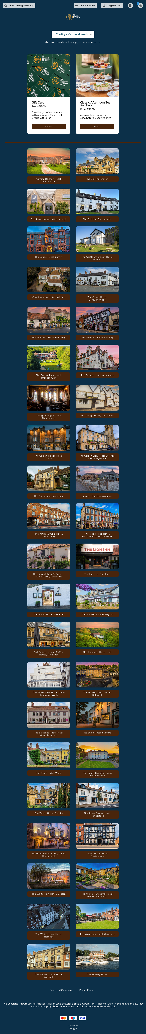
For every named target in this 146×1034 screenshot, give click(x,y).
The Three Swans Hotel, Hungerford (97, 814)
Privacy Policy (86, 990)
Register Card (114, 5)
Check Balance (87, 5)
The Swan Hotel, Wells (48, 773)
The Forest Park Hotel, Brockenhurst (49, 376)
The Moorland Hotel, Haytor (97, 614)
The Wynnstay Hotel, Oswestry (97, 934)
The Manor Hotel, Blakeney (49, 614)
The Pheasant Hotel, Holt (97, 652)
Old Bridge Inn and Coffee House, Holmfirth (49, 653)
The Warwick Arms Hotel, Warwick (49, 975)
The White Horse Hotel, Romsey (49, 935)
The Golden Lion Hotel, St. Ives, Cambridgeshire (97, 457)
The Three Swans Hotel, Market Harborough (48, 854)
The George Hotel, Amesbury (97, 375)
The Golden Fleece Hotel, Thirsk (49, 457)
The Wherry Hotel (97, 974)
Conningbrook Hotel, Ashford (48, 297)
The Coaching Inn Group (21, 5)
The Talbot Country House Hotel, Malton (97, 774)
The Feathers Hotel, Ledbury (97, 337)
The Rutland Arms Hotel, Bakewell (97, 693)
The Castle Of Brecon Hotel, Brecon (97, 258)
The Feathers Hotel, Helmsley (49, 337)
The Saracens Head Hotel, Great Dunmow (48, 734)
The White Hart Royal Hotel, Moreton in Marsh (97, 895)
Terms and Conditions (61, 990)
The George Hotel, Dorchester (97, 415)
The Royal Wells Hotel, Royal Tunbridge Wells (49, 693)
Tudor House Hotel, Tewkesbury (97, 854)
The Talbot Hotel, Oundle (49, 813)
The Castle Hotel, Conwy (49, 257)
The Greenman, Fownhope (49, 496)
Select (48, 126)
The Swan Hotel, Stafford (97, 732)
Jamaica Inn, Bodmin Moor (97, 496)
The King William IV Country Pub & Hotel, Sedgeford (49, 575)
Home (130, 6)
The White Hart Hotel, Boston (49, 894)
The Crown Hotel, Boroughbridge (97, 298)
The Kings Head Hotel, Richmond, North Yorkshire (97, 535)
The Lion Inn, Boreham (97, 574)
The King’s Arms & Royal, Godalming (49, 535)
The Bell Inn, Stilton (97, 179)
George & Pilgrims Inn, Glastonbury (49, 416)
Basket (140, 5)
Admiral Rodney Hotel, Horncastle (48, 180)
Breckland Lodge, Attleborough (49, 219)
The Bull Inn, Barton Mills (97, 219)
